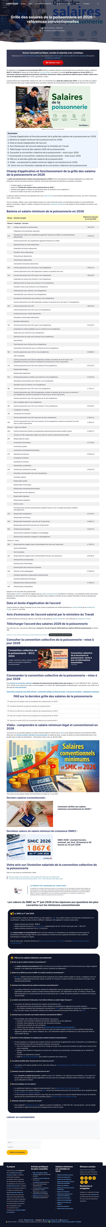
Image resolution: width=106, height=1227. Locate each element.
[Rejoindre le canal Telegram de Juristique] (90, 1178)
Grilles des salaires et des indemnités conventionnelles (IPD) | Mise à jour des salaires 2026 (34, 877)
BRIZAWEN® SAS (28, 1220)
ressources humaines (57, 204)
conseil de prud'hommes (30, 1057)
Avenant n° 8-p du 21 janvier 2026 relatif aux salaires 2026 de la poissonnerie (27, 634)
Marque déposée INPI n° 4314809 (71, 1221)
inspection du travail (32, 1105)
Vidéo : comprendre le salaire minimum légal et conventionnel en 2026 (43, 162)
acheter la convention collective (21, 683)
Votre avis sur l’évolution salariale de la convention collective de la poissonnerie (49, 165)
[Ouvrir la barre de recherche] (98, 4)
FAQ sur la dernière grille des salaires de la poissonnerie (36, 159)
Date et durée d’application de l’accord (28, 143)
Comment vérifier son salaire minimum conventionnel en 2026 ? (75, 807)
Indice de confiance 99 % (52, 1220)
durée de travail (48, 196)
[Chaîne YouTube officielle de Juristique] (94, 1178)
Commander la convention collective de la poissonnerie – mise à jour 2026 (45, 156)
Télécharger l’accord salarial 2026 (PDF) (60, 634)
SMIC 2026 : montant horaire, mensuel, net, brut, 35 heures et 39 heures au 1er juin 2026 (74, 842)
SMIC (19, 594)
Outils (78, 3)
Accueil (23, 3)
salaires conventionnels (49, 594)
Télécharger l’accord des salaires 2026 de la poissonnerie (37, 149)
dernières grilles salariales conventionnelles (31, 735)
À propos (86, 3)
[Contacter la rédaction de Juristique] (86, 1182)
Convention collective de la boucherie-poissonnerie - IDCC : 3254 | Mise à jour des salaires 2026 (36, 878)
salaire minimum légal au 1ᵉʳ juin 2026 (52, 941)
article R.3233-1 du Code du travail (27, 1092)
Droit (30, 3)
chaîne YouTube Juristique (31, 56)
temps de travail (39, 926)
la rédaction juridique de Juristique (48, 886)
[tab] (53, 702)
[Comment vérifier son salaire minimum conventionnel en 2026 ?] (30, 826)
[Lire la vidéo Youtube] (53, 766)
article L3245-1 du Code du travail (66, 1088)
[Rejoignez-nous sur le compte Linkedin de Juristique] (82, 1182)
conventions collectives (53, 58)
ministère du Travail (83, 619)
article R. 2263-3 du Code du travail (64, 1096)
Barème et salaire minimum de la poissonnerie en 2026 (36, 139)
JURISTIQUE (12, 3)
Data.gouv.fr (64, 1220)
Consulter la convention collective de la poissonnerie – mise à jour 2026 (44, 152)
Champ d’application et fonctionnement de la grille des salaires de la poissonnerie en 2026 (52, 136)
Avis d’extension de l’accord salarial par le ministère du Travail (39, 146)
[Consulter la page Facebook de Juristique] (82, 1178)
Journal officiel (45, 72)
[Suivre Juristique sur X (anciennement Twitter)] (86, 1178)
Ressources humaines (64, 3)
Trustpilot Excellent (55, 1221)
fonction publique (80, 56)
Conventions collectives (43, 3)
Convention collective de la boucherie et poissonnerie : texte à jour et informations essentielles (81, 658)
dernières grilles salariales (61, 56)
